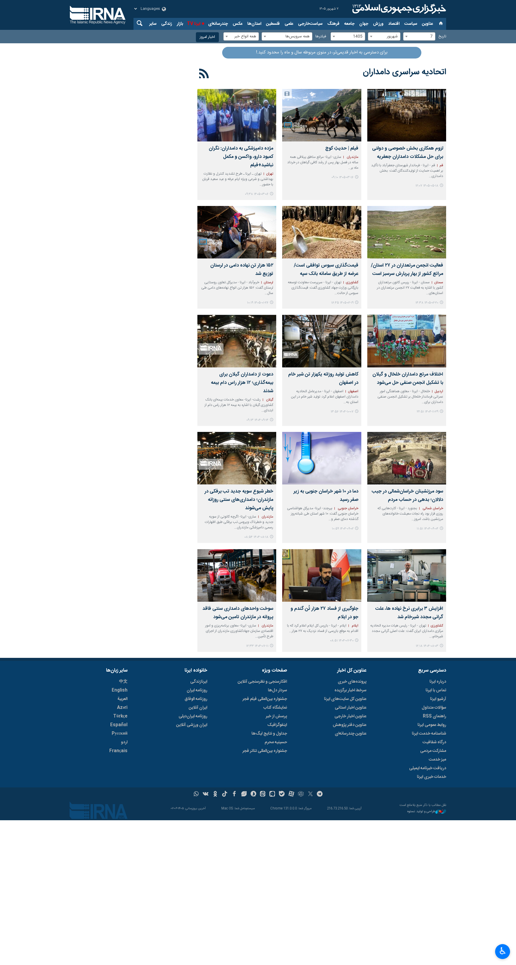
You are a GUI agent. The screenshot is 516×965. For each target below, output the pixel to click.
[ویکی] (206, 794)
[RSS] (204, 74)
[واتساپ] (196, 794)
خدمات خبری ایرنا (431, 777)
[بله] (282, 794)
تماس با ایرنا (436, 690)
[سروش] (253, 794)
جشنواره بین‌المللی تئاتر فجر (264, 751)
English (120, 690)
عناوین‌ (427, 23)
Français (118, 751)
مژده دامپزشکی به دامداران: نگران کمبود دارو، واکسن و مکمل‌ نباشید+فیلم (241, 156)
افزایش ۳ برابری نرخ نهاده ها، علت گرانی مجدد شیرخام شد (409, 613)
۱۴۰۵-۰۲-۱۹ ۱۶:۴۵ (342, 303)
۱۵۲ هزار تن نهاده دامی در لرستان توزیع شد (241, 269)
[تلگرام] (320, 794)
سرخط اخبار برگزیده (350, 690)
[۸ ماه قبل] (321, 341)
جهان (363, 23)
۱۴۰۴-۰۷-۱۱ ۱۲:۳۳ (257, 646)
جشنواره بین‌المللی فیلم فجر (264, 699)
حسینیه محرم (276, 742)
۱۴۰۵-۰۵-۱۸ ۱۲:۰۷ (426, 186)
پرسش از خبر (276, 716)
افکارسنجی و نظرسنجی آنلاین (262, 681)
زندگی (166, 23)
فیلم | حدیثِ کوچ (341, 148)
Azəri (122, 707)
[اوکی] (215, 794)
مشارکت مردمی (433, 751)
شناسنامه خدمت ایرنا (429, 733)
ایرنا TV (193, 23)
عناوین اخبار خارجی (350, 716)
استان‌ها (254, 23)
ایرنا (398, 9)
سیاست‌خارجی (310, 23)
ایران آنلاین (198, 707)
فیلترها (320, 36)
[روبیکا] (301, 794)
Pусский (120, 733)
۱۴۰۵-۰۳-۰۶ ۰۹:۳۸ (256, 194)
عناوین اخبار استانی (350, 707)
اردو (124, 742)
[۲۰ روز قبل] (406, 115)
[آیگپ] (272, 794)
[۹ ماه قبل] (406, 458)
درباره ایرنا (437, 681)
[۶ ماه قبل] (406, 341)
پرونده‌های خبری (352, 681)
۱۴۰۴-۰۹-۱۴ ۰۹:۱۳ (257, 420)
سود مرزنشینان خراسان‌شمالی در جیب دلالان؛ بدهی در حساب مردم (407, 495)
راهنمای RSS (434, 716)
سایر (152, 23)
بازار (180, 23)
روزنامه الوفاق (196, 699)
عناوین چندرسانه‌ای (350, 733)
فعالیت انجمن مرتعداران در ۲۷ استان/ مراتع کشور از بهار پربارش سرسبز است (407, 269)
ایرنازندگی (198, 681)
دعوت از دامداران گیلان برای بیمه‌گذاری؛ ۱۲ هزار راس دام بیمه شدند (242, 382)
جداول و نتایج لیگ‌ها (269, 733)
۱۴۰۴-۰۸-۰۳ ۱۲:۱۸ (427, 646)
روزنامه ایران (197, 690)
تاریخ (442, 36)
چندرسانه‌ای (218, 23)
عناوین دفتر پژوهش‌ (349, 725)
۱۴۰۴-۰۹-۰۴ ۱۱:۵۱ (427, 529)
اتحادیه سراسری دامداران (404, 72)
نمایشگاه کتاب (275, 707)
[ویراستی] (244, 794)
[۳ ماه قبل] (236, 115)
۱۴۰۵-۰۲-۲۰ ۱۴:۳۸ (426, 303)
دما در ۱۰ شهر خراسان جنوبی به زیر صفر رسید (326, 495)
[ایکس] (310, 794)
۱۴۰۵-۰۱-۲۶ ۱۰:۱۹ (257, 303)
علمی (289, 23)
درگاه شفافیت (434, 742)
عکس (237, 23)
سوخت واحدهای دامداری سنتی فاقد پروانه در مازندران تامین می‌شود (237, 613)
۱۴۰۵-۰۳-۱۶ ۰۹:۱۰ (342, 177)
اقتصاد (394, 23)
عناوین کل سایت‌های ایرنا (345, 699)
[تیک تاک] (225, 794)
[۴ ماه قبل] (236, 232)
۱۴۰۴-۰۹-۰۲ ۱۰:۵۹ (343, 529)
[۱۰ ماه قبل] (406, 575)
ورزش (378, 23)
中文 (123, 681)
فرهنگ (333, 23)
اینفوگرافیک (277, 725)
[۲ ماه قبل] (321, 115)
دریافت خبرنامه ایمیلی (427, 768)
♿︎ (502, 951)
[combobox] (419, 36)
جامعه (349, 23)
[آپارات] (291, 794)
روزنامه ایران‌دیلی (193, 716)
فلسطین (273, 23)
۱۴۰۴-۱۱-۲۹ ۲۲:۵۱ (427, 412)
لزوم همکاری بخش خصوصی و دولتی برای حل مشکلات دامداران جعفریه (407, 152)
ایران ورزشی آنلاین (191, 725)
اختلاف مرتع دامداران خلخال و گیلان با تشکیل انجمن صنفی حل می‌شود (407, 378)
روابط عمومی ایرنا (431, 725)
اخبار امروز (207, 37)
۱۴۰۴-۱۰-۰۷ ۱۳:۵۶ (342, 412)
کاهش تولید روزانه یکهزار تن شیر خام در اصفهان (323, 378)
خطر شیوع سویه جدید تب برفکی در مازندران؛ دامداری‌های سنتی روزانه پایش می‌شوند (239, 499)
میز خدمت (437, 759)
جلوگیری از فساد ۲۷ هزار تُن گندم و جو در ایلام (324, 613)
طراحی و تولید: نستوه (421, 811)
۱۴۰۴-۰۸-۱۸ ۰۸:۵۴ (256, 537)
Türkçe (120, 716)
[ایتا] (263, 794)
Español (119, 725)
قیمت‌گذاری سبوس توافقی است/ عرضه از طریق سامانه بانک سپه (326, 269)
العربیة (122, 699)
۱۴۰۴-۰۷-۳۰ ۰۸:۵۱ (342, 641)
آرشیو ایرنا (438, 699)
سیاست (410, 23)
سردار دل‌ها (277, 690)
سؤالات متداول (434, 707)
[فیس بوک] (234, 794)
